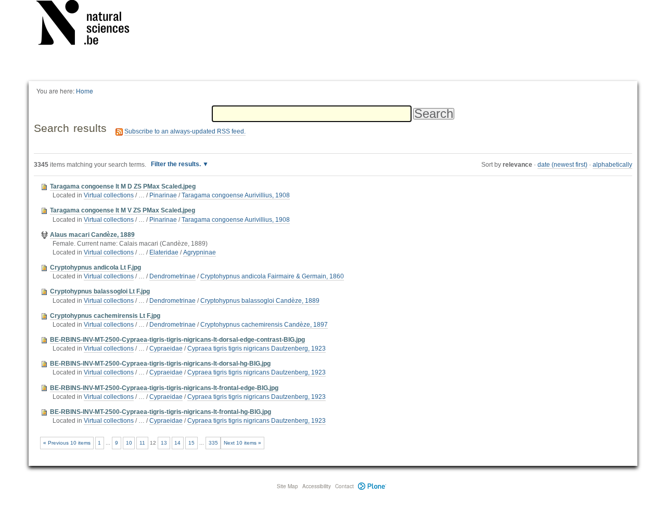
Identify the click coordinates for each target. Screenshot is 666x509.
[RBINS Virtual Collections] (89, 24)
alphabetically (612, 164)
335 (213, 443)
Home (84, 90)
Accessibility (316, 486)
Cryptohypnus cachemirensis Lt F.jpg (105, 315)
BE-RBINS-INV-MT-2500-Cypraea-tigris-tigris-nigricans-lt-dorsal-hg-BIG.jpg (160, 363)
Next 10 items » (242, 443)
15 (191, 443)
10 (129, 443)
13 (164, 443)
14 (177, 443)
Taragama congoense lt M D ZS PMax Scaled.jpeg (123, 186)
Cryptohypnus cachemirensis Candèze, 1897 (264, 324)
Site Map (287, 486)
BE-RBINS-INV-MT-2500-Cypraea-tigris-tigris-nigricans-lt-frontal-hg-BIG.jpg (160, 412)
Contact (344, 486)
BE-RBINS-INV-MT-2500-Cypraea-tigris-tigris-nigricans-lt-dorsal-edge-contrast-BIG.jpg (177, 339)
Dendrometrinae (172, 276)
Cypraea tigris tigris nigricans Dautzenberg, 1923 (256, 348)
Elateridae (163, 252)
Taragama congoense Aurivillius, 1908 (236, 195)
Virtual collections (109, 195)
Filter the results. (176, 164)
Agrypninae (199, 252)
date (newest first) (562, 164)
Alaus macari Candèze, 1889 (92, 234)
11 (142, 443)
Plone (372, 486)
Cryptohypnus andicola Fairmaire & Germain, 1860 (272, 276)
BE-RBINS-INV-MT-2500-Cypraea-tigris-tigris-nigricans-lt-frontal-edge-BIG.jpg (164, 388)
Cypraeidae (166, 348)
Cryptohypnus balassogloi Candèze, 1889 (259, 300)
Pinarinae (163, 195)
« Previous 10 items (67, 443)
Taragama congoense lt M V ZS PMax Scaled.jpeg (122, 210)
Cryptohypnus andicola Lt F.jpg (95, 267)
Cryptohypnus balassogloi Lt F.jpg (100, 291)
